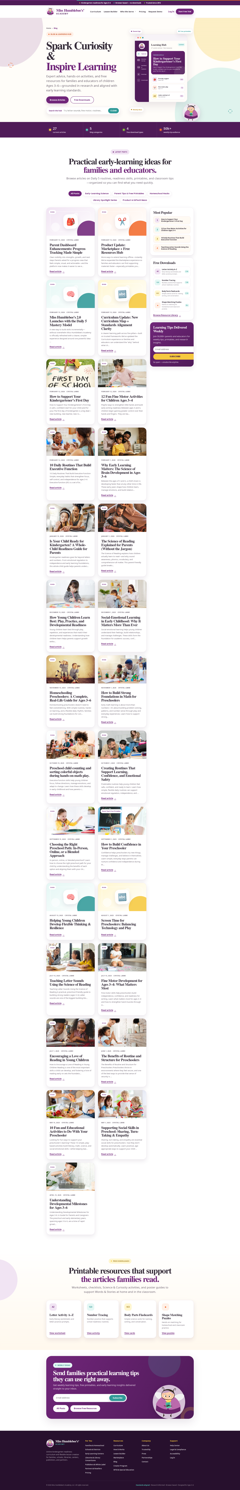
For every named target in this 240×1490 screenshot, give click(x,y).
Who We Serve (127, 11)
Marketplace (119, 1458)
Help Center (175, 1445)
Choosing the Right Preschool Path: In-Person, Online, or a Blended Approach (69, 850)
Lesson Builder (111, 11)
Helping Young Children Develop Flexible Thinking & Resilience (70, 924)
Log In (171, 11)
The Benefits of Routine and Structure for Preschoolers (121, 1057)
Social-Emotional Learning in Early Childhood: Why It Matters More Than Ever (121, 621)
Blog (115, 1462)
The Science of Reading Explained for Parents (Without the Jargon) (118, 544)
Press (144, 1454)
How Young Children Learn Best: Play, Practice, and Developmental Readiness (70, 621)
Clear (113, 110)
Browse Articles (57, 100)
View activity (93, 1333)
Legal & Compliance (178, 1449)
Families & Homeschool (94, 1445)
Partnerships (147, 1458)
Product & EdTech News (135, 200)
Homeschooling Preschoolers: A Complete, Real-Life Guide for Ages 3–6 (70, 696)
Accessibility (175, 1454)
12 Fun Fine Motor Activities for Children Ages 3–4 (122, 398)
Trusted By (146, 1449)
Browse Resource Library (167, 315)
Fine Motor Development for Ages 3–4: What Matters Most (121, 984)
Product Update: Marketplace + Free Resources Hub (115, 248)
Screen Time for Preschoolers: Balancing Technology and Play (118, 924)
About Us (145, 1445)
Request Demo (155, 11)
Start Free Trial (184, 11)
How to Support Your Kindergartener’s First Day (69, 398)
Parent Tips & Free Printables (129, 193)
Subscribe (175, 356)
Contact (145, 1462)
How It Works (119, 1449)
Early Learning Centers (94, 1454)
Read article (57, 271)
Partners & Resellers (93, 1468)
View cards (129, 1333)
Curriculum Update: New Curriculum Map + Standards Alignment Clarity (119, 323)
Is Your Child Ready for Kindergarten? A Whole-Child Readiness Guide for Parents (68, 546)
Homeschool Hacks (159, 193)
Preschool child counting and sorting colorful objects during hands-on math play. (70, 771)
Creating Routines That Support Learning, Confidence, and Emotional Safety (121, 773)
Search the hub (55, 110)
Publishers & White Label (95, 1464)
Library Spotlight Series (105, 200)
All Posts (75, 193)
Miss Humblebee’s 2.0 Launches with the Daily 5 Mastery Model (68, 321)
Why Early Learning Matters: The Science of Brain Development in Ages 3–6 (120, 470)
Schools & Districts (92, 1449)
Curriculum (95, 11)
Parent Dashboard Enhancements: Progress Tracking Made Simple (67, 248)
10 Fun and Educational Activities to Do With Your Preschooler (69, 1131)
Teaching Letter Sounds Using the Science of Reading (70, 982)
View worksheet (57, 1333)
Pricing (142, 11)
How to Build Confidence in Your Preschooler (121, 846)
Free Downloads (82, 100)
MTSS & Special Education (124, 1470)
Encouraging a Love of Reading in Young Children (69, 1057)
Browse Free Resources (85, 1408)
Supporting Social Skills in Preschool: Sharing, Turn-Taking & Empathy (120, 1131)
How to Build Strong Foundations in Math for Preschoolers (118, 696)
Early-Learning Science (97, 193)
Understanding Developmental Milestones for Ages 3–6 (68, 1203)
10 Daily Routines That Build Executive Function (70, 466)
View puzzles (168, 1333)
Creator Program (120, 1466)
